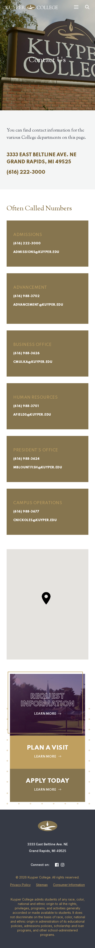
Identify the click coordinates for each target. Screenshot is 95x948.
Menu (76, 7)
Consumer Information (69, 885)
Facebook (57, 865)
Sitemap (42, 885)
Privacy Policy (20, 885)
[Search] (87, 7)
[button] (46, 598)
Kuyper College (32, 7)
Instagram (62, 865)
